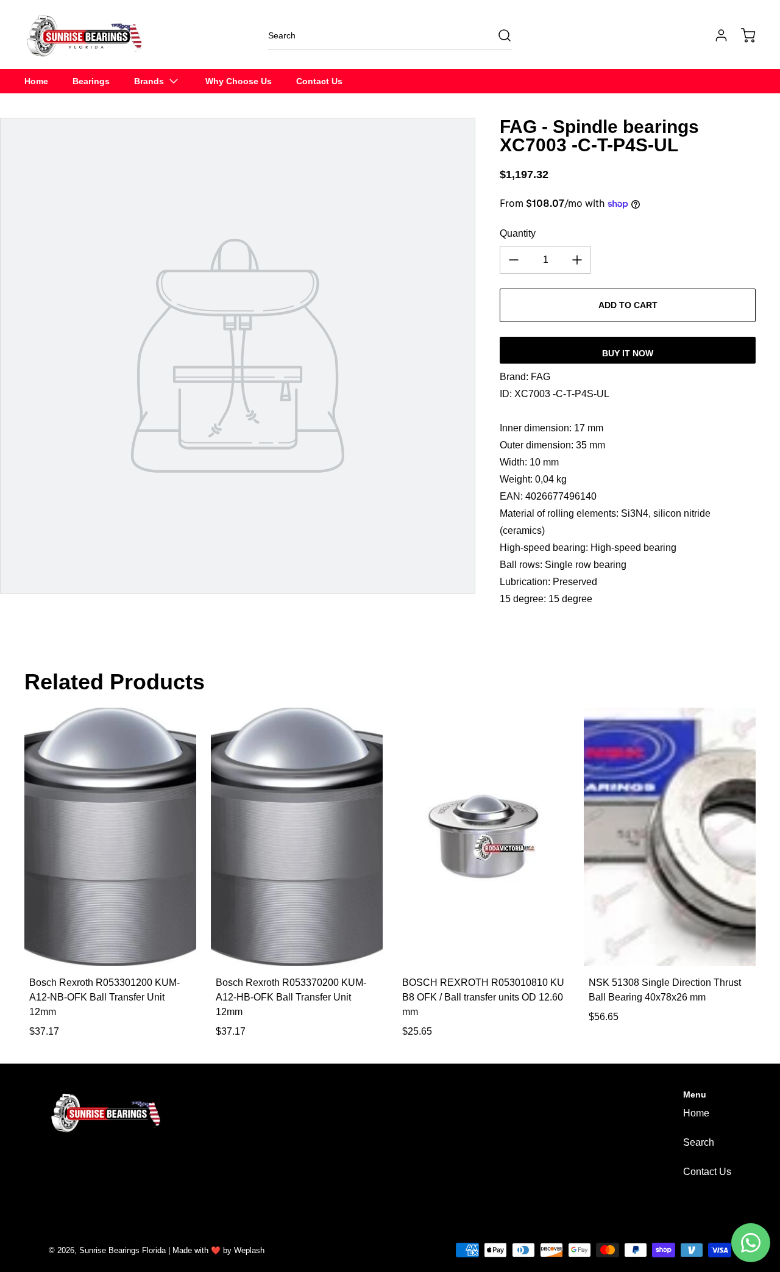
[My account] (715, 35)
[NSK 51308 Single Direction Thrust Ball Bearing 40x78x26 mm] (670, 837)
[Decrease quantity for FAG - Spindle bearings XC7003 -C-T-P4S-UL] (513, 259)
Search (698, 1142)
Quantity (518, 233)
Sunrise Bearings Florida (122, 1250)
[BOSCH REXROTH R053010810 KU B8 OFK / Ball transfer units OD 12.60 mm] (483, 837)
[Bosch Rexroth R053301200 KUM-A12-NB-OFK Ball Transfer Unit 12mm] (110, 837)
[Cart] (742, 35)
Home (696, 1113)
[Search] (498, 35)
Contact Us (707, 1171)
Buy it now (627, 353)
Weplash (249, 1250)
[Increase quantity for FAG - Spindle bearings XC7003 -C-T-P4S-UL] (577, 259)
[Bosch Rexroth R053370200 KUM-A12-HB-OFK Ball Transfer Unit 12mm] (297, 837)
